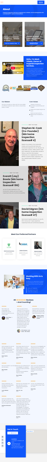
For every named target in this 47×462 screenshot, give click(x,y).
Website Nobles (38, 251)
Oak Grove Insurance (9, 251)
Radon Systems (23, 250)
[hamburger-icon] (2, 2)
